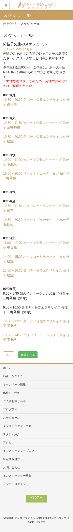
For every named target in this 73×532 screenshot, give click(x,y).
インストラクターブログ (18, 450)
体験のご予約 (11, 392)
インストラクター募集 (17, 475)
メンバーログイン (14, 484)
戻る (8, 354)
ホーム (7, 368)
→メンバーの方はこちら (17, 49)
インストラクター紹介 (17, 426)
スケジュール (11, 417)
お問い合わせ (11, 467)
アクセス (8, 442)
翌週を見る (28, 354)
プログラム (10, 409)
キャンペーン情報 (14, 384)
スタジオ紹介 (11, 434)
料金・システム (13, 376)
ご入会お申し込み (14, 401)
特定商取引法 (11, 459)
